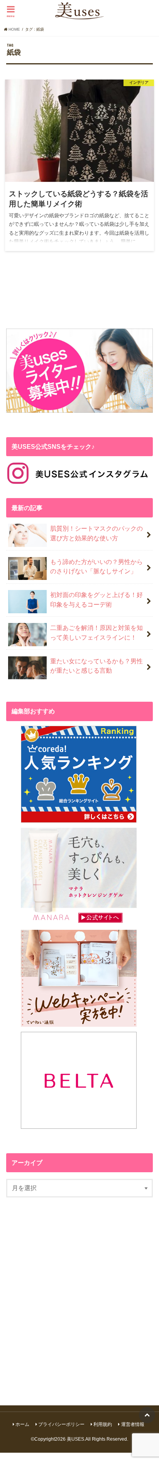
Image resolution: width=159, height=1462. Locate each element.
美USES (75, 1439)
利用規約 (102, 1424)
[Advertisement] (79, 1297)
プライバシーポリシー (61, 1424)
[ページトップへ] (147, 1415)
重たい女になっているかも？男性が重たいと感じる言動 (96, 665)
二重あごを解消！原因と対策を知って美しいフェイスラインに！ (96, 632)
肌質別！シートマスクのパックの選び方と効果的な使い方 (96, 533)
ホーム (22, 1424)
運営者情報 (132, 1424)
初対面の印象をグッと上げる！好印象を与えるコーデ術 (96, 599)
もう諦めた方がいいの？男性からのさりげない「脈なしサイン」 (96, 566)
